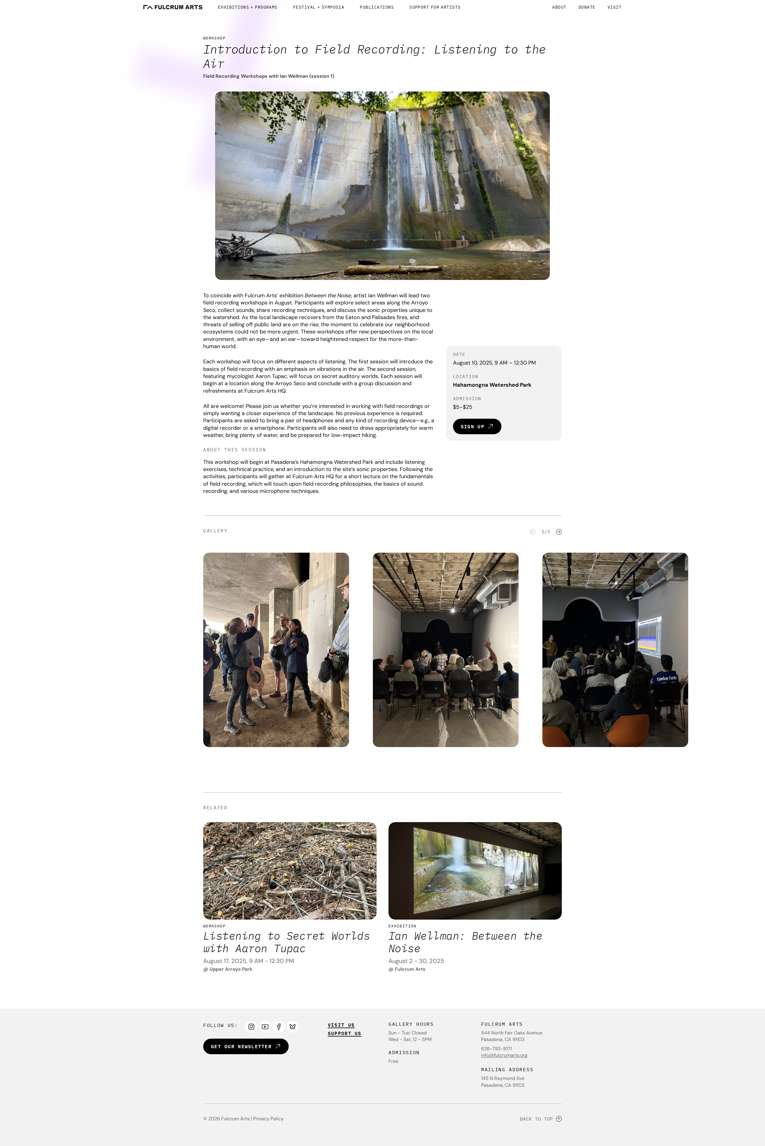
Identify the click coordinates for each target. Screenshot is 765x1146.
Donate (587, 7)
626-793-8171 (496, 1049)
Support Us (345, 1033)
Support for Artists (435, 7)
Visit (615, 7)
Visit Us (341, 1025)
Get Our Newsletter (241, 1046)
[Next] (559, 532)
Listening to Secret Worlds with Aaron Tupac (286, 942)
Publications (377, 7)
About (559, 7)
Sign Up (472, 426)
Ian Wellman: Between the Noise (465, 942)
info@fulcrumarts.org (504, 1055)
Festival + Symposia (319, 7)
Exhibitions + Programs (248, 7)
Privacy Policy (268, 1118)
